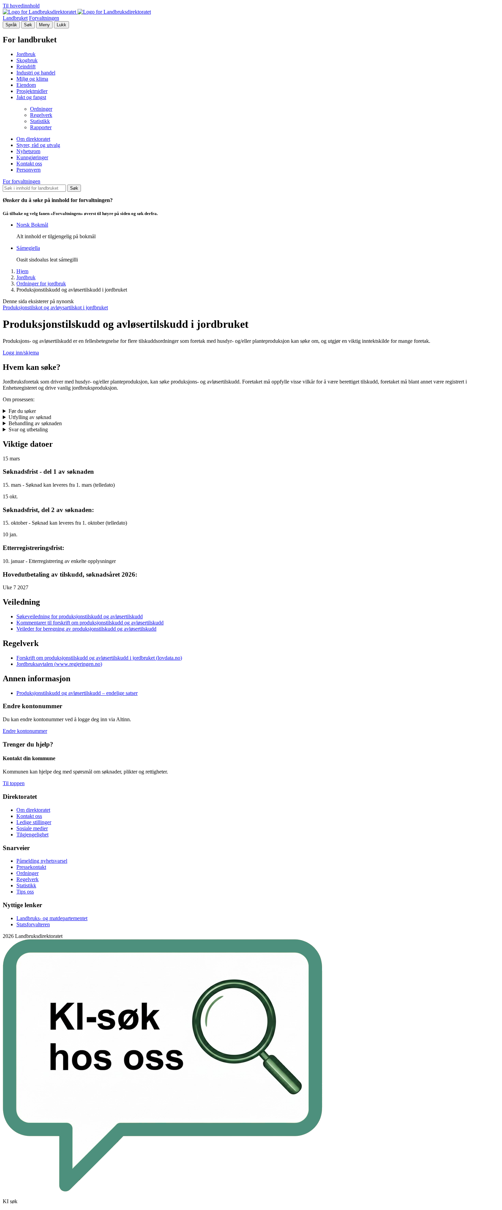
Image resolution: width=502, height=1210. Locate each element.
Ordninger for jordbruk (41, 283)
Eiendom (26, 85)
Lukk (61, 24)
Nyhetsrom (28, 151)
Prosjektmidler (31, 91)
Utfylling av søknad (30, 417)
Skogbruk (27, 60)
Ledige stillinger (33, 822)
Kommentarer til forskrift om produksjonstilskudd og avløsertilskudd (90, 623)
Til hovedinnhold (21, 6)
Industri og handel (35, 73)
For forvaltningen (21, 181)
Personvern (28, 170)
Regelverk (41, 115)
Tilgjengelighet (32, 834)
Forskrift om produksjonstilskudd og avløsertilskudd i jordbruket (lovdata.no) (99, 658)
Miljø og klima (32, 79)
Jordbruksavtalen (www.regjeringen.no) (59, 664)
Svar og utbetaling (28, 429)
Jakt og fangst (31, 97)
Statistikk (40, 121)
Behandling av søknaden (35, 423)
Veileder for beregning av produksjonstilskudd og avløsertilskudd (86, 629)
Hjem (22, 271)
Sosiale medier (32, 828)
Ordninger (41, 109)
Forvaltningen (44, 18)
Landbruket (15, 18)
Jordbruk (26, 54)
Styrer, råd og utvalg (38, 145)
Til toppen (14, 783)
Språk (11, 24)
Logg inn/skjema (21, 352)
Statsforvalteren (33, 924)
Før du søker (22, 411)
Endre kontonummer (25, 731)
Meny (44, 24)
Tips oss (25, 892)
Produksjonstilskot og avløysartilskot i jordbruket (55, 307)
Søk (28, 24)
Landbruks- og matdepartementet (51, 918)
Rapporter (41, 127)
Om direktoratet (33, 139)
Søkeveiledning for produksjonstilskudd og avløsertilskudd (79, 616)
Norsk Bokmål (32, 225)
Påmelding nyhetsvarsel (41, 861)
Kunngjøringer (32, 157)
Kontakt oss (29, 163)
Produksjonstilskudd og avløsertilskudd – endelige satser (77, 693)
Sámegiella (28, 248)
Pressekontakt (31, 867)
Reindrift (26, 66)
